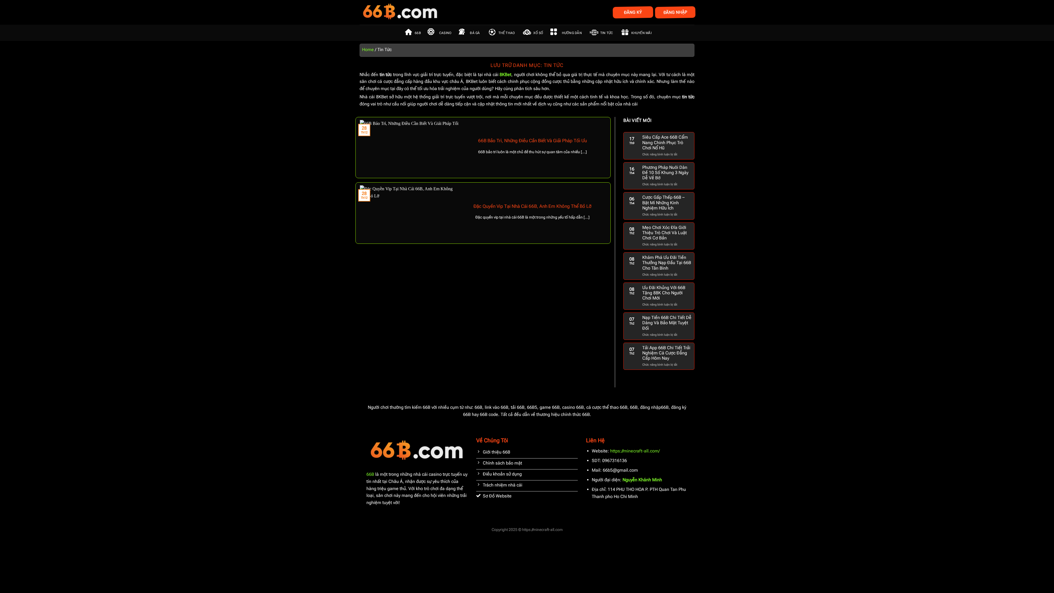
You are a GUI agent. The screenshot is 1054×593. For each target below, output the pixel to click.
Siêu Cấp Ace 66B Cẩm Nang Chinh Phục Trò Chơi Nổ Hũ (665, 142)
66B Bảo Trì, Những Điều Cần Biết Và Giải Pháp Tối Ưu (532, 140)
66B (418, 33)
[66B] (427, 12)
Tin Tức (606, 33)
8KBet (505, 74)
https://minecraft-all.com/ (635, 451)
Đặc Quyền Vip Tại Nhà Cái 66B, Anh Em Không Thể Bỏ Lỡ (532, 206)
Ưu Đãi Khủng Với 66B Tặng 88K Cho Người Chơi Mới (663, 293)
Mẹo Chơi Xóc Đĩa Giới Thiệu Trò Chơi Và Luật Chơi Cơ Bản (664, 232)
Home (368, 49)
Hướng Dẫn (572, 33)
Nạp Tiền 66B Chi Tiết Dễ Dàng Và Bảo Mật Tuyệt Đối (666, 323)
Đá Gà (475, 33)
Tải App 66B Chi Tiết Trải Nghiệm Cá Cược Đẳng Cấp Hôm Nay (666, 353)
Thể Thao (506, 33)
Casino (445, 33)
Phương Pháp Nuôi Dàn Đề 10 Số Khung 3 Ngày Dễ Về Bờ (665, 172)
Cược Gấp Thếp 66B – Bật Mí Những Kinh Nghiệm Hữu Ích (663, 202)
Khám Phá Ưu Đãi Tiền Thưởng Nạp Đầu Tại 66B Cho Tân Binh (666, 262)
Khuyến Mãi (641, 33)
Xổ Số (538, 33)
